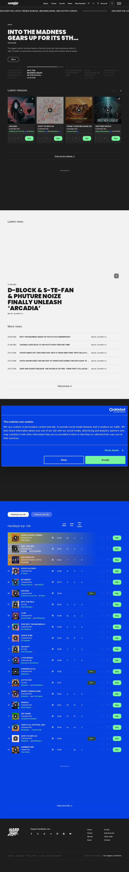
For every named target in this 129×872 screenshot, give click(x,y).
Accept (105, 460)
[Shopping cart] (94, 3)
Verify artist (108, 836)
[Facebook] (31, 834)
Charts (53, 3)
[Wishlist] (89, 3)
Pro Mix (24, 604)
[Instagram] (57, 834)
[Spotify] (64, 834)
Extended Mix (14, 129)
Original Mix (25, 749)
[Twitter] (38, 834)
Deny (64, 460)
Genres (90, 836)
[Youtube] (70, 834)
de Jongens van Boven (112, 856)
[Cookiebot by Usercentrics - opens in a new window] (111, 410)
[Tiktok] (44, 834)
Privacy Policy (31, 856)
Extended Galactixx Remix (31, 560)
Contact (107, 840)
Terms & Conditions (54, 856)
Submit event (109, 833)
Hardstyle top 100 (18, 514)
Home (89, 830)
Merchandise (80, 3)
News (70, 3)
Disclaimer (20, 856)
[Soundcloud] (51, 834)
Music (45, 3)
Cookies (11, 856)
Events (62, 3)
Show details (112, 450)
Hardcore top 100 (41, 514)
